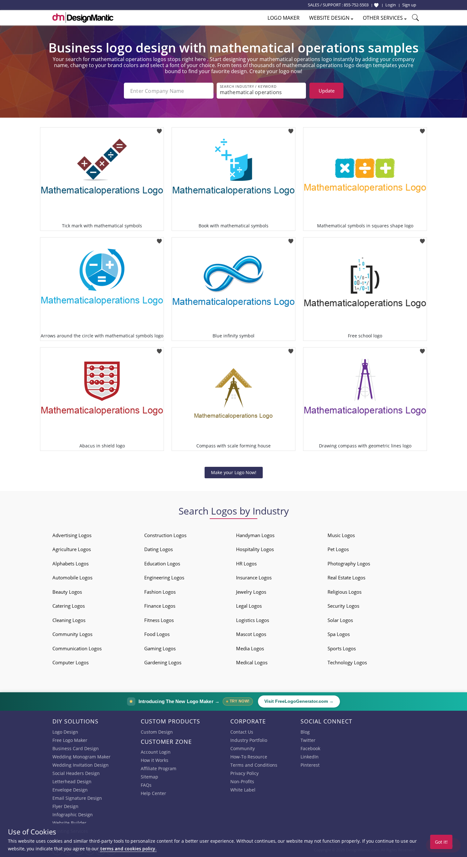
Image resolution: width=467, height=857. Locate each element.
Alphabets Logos (70, 563)
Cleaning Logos (68, 620)
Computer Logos (70, 662)
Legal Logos (249, 606)
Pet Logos (338, 549)
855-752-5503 (356, 5)
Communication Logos (77, 648)
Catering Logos (68, 606)
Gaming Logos (160, 648)
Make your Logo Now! (233, 472)
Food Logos (157, 634)
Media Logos (250, 648)
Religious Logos (345, 592)
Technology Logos (347, 662)
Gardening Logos (162, 662)
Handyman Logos (255, 535)
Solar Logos (340, 620)
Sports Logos (342, 648)
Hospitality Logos (255, 549)
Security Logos (343, 606)
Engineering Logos (164, 577)
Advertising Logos (71, 535)
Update (327, 90)
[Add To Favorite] (159, 129)
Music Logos (341, 535)
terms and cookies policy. (128, 849)
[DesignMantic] (83, 17)
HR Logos (246, 563)
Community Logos (72, 634)
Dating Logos (158, 549)
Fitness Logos (159, 620)
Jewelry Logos (251, 592)
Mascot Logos (251, 634)
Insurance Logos (254, 577)
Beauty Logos (67, 592)
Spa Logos (339, 634)
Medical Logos (251, 662)
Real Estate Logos (346, 577)
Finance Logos (159, 606)
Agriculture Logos (71, 549)
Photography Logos (349, 563)
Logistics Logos (252, 620)
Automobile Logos (72, 577)
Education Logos (162, 563)
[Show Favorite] (376, 5)
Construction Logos (165, 535)
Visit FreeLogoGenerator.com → (299, 701)
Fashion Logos (160, 592)
